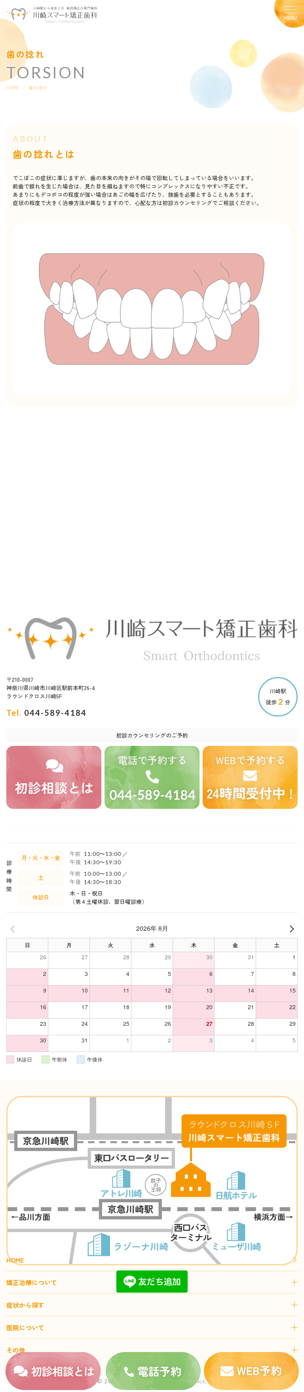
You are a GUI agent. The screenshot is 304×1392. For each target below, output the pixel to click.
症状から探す (25, 1305)
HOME (12, 87)
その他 (15, 1350)
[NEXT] (290, 928)
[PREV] (13, 928)
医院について (25, 1327)
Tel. (46, 712)
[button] (289, 14)
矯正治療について (31, 1282)
